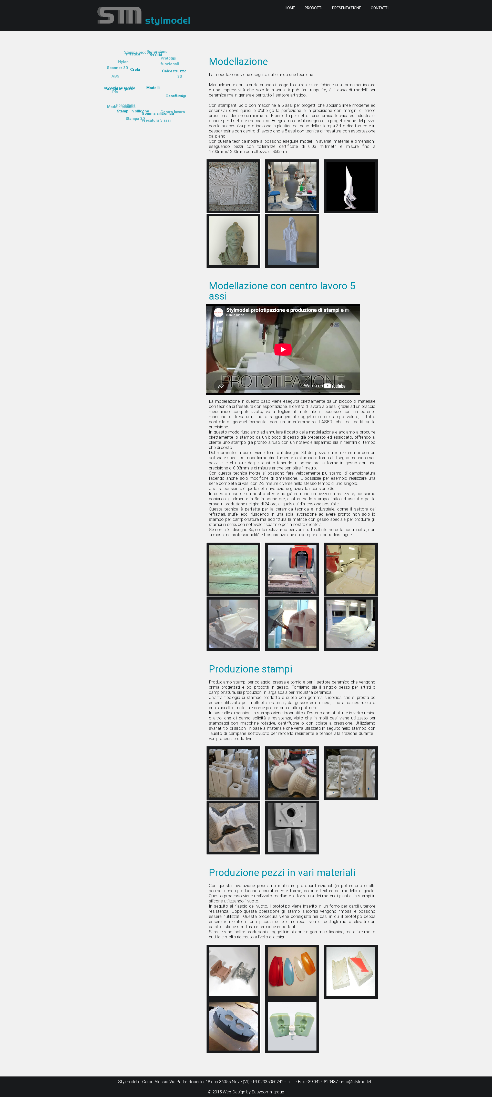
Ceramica (174, 96)
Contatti (379, 8)
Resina (156, 54)
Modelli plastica (121, 106)
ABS (115, 76)
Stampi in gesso (120, 89)
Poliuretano (157, 51)
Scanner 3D (117, 67)
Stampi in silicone (133, 111)
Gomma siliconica (158, 113)
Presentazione (346, 8)
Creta (135, 69)
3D (179, 76)
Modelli (153, 87)
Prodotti (313, 8)
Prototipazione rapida (143, 103)
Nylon (123, 62)
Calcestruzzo (174, 71)
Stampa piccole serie (143, 52)
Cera (145, 87)
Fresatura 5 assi (156, 120)
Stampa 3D (135, 118)
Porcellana (159, 79)
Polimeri (148, 78)
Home (290, 8)
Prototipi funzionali (150, 69)
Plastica (133, 54)
